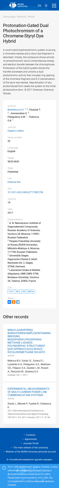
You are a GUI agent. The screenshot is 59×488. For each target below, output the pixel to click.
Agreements (31, 439)
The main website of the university (30, 447)
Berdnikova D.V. (16, 109)
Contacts (30, 435)
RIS (24, 291)
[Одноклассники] (13, 302)
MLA (18, 291)
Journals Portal (31, 443)
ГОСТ (11, 291)
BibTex (31, 291)
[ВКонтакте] (9, 302)
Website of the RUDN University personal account (31, 451)
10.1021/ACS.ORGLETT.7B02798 (25, 192)
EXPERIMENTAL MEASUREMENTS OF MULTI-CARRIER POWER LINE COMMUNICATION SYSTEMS (28, 392)
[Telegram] (18, 302)
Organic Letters (16, 130)
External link (14, 182)
